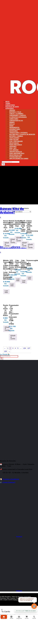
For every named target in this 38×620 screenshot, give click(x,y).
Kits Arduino (13, 150)
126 (24, 348)
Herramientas (14, 127)
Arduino (12, 110)
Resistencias (14, 143)
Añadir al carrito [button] (7, 244)
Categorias (9, 108)
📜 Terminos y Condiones (9, 479)
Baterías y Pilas (15, 112)
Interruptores (14, 129)
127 (28, 348)
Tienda (7, 103)
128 (5, 351)
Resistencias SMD (15, 155)
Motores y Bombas (16, 136)
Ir (0, 217)
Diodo (11, 125)
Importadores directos (17, 247)
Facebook (19, 536)
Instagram (19, 590)
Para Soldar (13, 139)
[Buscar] (3, 164)
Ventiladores (14, 138)
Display (12, 124)
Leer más (6, 291)
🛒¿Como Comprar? (7, 482)
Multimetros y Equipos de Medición (22, 134)
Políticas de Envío (12, 106)
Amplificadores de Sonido (18, 158)
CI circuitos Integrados (18, 117)
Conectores (13, 119)
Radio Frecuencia (15, 144)
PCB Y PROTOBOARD (16, 141)
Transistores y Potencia (18, 132)
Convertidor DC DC (16, 120)
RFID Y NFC (12, 148)
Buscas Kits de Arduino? (12, 210)
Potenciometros (15, 157)
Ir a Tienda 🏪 (5, 354)
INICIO (7, 101)
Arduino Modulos (15, 151)
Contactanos (10, 105)
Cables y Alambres (16, 113)
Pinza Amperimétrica (16, 153)
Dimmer (12, 122)
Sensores (12, 146)
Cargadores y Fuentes (17, 115)
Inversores (13, 131)
